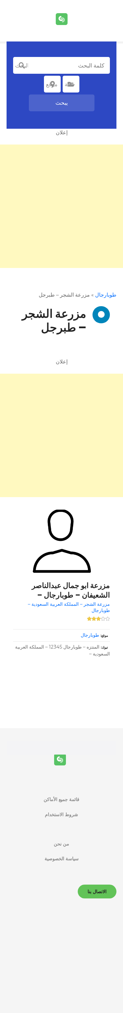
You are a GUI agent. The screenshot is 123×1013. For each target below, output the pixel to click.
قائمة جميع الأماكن (61, 799)
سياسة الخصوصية (62, 859)
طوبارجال (105, 295)
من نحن (61, 844)
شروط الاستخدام (61, 814)
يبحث (61, 102)
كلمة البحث (21, 65)
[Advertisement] (61, 206)
